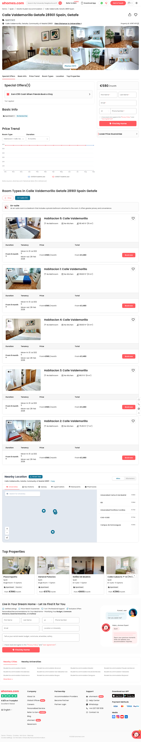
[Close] (112, 340)
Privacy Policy (55, 388)
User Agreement (70, 388)
